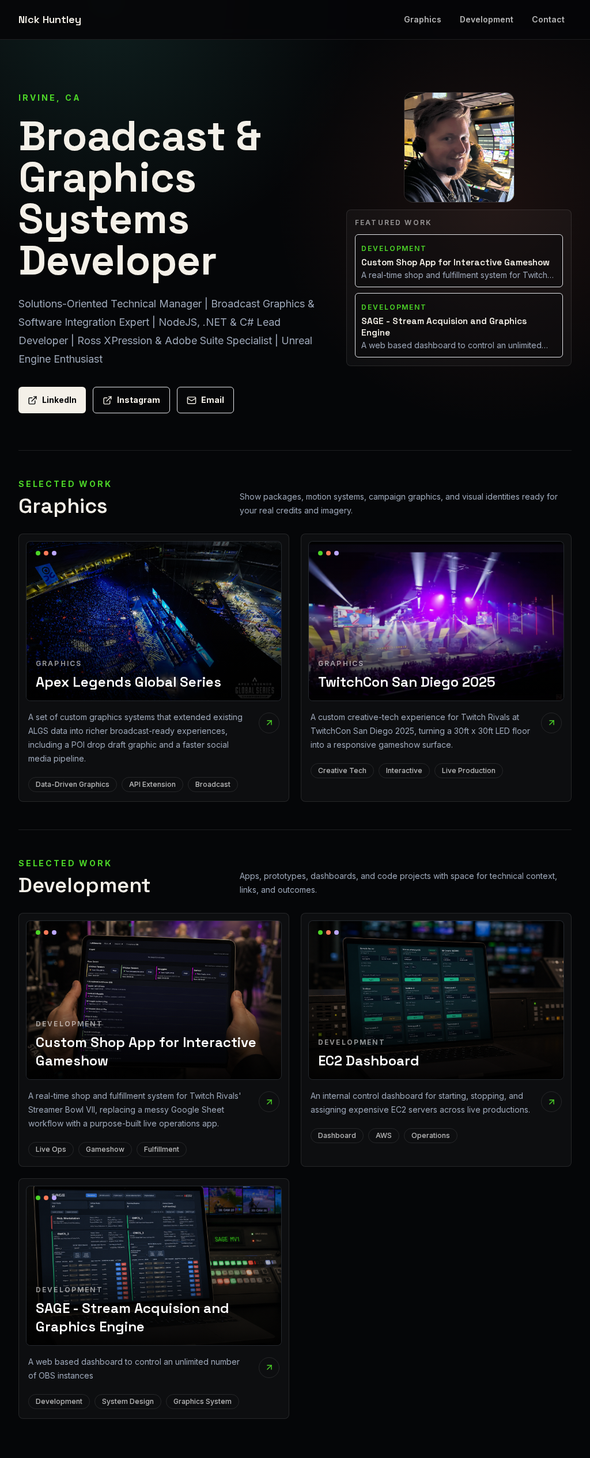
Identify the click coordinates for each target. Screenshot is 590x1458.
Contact (548, 19)
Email (212, 400)
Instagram (138, 400)
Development (486, 19)
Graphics (422, 19)
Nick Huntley (49, 19)
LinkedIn (59, 400)
